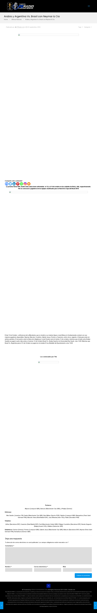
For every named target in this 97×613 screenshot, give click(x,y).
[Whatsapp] (21, 183)
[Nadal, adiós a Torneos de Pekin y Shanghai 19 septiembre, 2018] (1, 605)
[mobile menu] (88, 6)
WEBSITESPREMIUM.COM (39, 590)
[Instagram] (25, 183)
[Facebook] (6, 183)
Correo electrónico (41, 567)
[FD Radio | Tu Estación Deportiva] (20, 6)
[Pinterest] (17, 183)
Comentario (9, 546)
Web (64, 567)
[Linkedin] (14, 183)
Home (6, 19)
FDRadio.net (20, 27)
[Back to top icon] (48, 586)
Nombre (8, 567)
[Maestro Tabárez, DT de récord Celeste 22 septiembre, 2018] (95, 605)
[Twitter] (10, 183)
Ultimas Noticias (16, 19)
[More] (29, 183)
